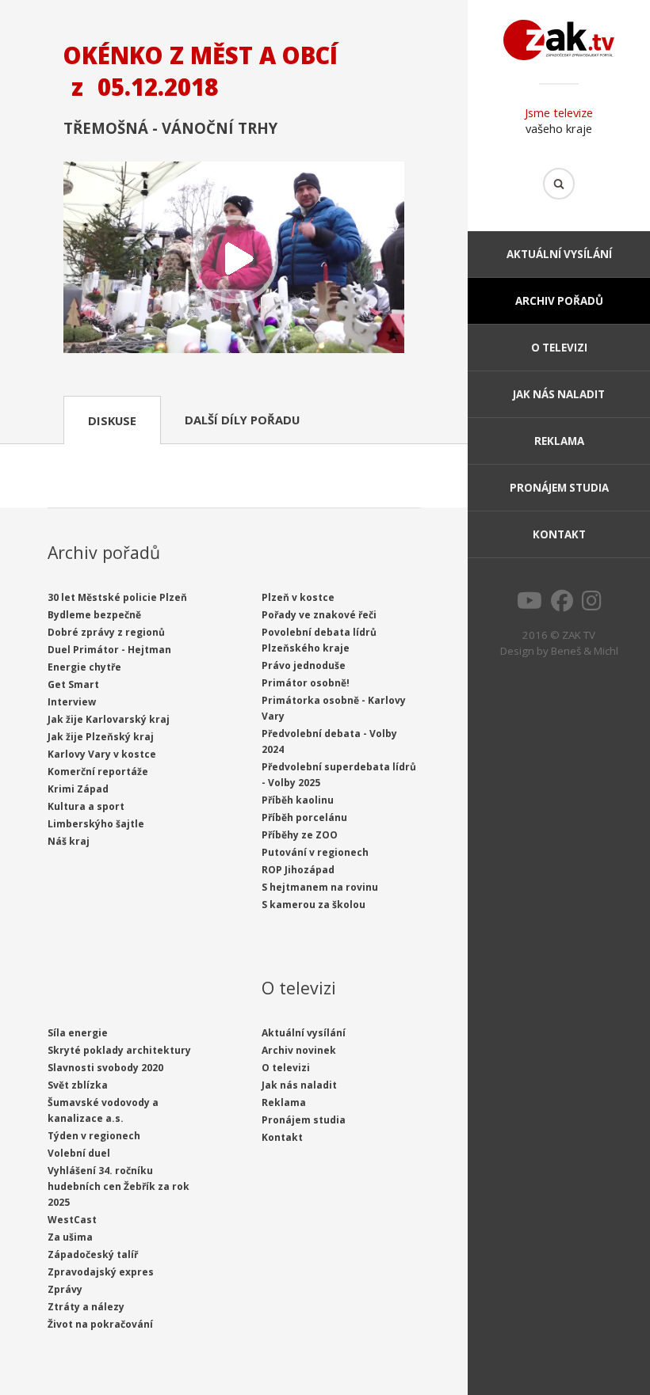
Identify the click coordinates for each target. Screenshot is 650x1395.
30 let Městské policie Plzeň (117, 597)
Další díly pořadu (242, 420)
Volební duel (79, 1153)
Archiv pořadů (559, 301)
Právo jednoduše (304, 665)
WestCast (72, 1219)
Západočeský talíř (93, 1254)
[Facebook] (562, 605)
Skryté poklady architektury (119, 1050)
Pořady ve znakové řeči (319, 614)
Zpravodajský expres (101, 1272)
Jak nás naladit (559, 394)
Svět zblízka (78, 1085)
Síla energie (78, 1033)
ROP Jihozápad (298, 869)
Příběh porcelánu (304, 817)
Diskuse (112, 420)
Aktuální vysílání (559, 254)
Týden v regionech (94, 1135)
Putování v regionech (315, 852)
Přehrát (233, 259)
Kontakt (559, 534)
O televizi (559, 347)
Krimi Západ (78, 789)
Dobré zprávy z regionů (106, 632)
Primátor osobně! (306, 683)
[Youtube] (529, 605)
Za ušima (70, 1237)
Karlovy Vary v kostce (102, 754)
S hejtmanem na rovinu (320, 887)
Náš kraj (69, 841)
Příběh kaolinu (298, 800)
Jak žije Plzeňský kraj (101, 736)
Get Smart (73, 684)
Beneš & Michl (584, 651)
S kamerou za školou (313, 904)
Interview (72, 702)
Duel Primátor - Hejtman (109, 649)
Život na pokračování (100, 1324)
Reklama (559, 441)
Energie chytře (84, 667)
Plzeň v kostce (298, 597)
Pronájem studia (559, 488)
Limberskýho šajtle (96, 824)
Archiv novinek (299, 1050)
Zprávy (65, 1289)
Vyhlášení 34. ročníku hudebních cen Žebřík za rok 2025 (118, 1186)
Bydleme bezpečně (94, 614)
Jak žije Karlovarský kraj (109, 719)
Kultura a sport (86, 806)
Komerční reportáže (98, 771)
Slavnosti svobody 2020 (105, 1067)
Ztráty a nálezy (86, 1306)
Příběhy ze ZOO (300, 835)
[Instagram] (592, 605)
